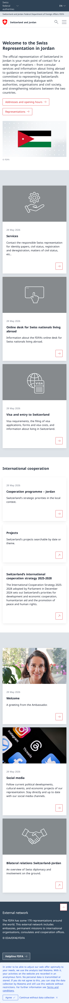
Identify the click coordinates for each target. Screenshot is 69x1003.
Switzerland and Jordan (23, 22)
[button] (63, 907)
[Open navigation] (64, 22)
